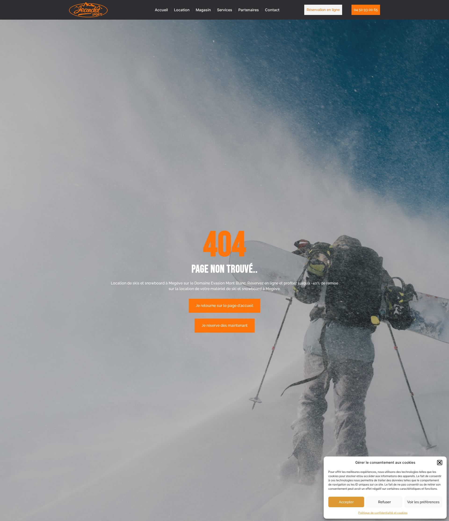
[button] (439, 462)
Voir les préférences (423, 502)
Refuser (384, 502)
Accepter (346, 502)
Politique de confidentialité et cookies (382, 512)
